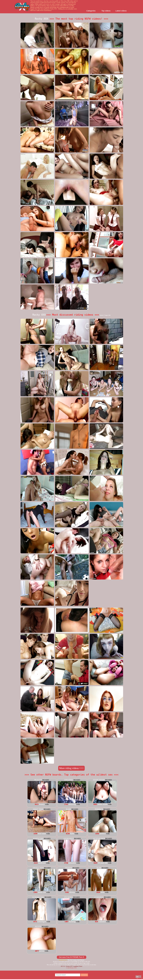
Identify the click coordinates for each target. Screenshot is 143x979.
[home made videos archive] (102, 802)
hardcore (38, 838)
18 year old (99, 838)
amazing (68, 780)
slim (99, 868)
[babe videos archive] (72, 831)
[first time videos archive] (42, 831)
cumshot (98, 897)
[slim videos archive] (102, 890)
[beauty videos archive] (42, 802)
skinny (68, 868)
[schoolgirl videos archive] (42, 919)
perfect (99, 809)
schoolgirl (38, 897)
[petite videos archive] (42, 949)
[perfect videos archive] (102, 831)
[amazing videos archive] (72, 802)
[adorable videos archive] (72, 861)
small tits (38, 868)
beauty (38, 780)
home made (99, 780)
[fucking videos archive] (72, 919)
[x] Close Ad (138, 977)
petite (38, 926)
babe (68, 809)
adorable (68, 838)
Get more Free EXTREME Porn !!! (71, 957)
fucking (68, 897)
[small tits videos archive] (42, 890)
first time (38, 809)
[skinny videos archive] (72, 890)
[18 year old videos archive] (102, 861)
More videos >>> (71, 768)
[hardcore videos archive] (42, 861)
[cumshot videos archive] (102, 919)
